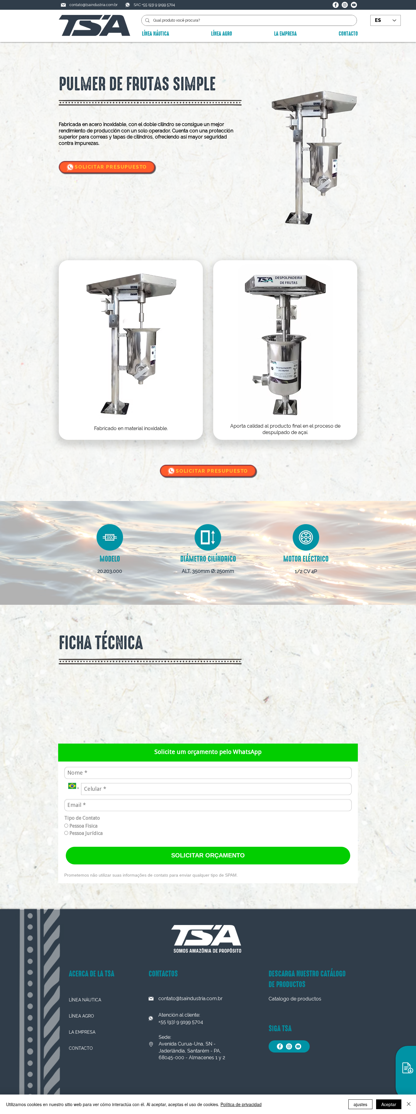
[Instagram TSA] (345, 5)
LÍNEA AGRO (81, 1016)
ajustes (360, 1104)
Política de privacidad (241, 1104)
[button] (407, 1068)
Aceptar (388, 1104)
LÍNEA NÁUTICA (85, 999)
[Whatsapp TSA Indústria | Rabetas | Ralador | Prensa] (70, 167)
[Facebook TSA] (336, 5)
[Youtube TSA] (354, 5)
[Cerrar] (408, 1104)
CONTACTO (81, 1048)
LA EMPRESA (82, 1032)
